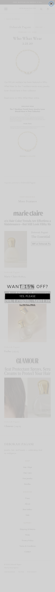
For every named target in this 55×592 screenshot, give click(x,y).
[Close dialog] (51, 3)
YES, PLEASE (27, 296)
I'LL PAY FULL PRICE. (27, 305)
